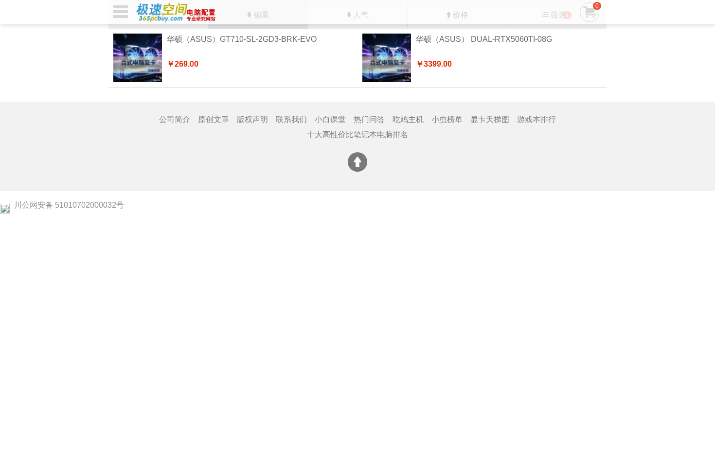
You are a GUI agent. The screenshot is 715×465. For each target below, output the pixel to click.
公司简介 (174, 119)
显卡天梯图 (489, 119)
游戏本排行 (536, 119)
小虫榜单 (447, 119)
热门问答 (369, 119)
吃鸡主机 (408, 119)
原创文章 (213, 119)
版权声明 (252, 119)
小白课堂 (330, 119)
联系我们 (291, 119)
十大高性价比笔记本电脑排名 (357, 134)
